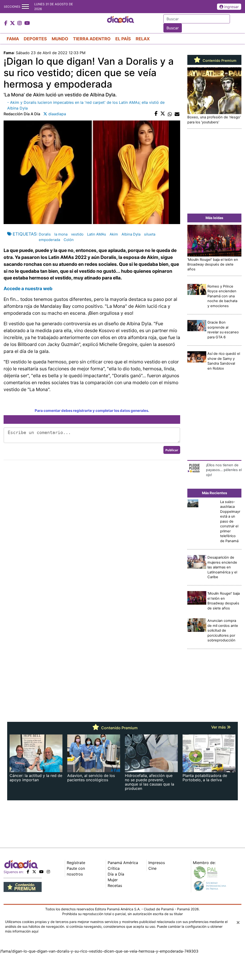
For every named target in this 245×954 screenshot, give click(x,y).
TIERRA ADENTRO (92, 38)
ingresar (231, 6)
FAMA (13, 38)
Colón (69, 239)
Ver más (219, 727)
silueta (149, 234)
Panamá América (123, 862)
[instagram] (48, 871)
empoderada (49, 239)
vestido (77, 234)
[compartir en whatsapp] (170, 113)
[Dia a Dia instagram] (20, 23)
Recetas (115, 885)
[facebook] (28, 871)
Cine (152, 868)
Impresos (156, 862)
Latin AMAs (96, 234)
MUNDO (60, 38)
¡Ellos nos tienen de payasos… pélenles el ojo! (224, 470)
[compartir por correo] (177, 113)
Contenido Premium (219, 60)
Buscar (173, 28)
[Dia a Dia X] (13, 23)
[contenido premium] (23, 886)
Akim (114, 234)
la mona (60, 234)
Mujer (113, 879)
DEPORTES (35, 38)
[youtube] (41, 871)
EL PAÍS (123, 38)
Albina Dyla (131, 234)
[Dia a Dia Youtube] (27, 23)
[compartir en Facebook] (156, 113)
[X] (34, 871)
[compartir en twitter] (162, 113)
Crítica (114, 868)
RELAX (143, 38)
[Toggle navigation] (25, 6)
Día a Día (116, 874)
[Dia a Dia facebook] (6, 23)
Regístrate (76, 862)
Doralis (45, 234)
